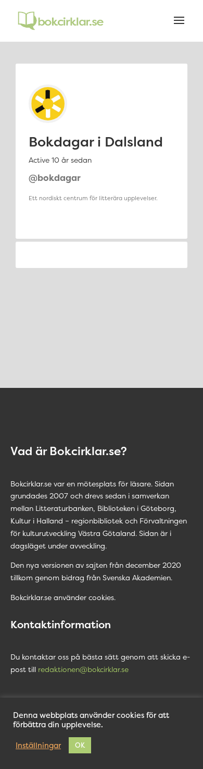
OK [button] (80, 745)
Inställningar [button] (38, 745)
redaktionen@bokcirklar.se (83, 669)
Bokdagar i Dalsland (96, 141)
